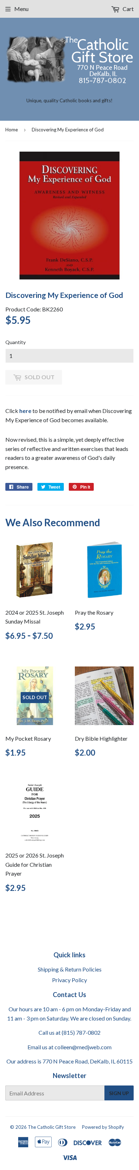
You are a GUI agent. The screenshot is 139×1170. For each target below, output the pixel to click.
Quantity (15, 342)
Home (11, 129)
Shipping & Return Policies (70, 969)
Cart (128, 8)
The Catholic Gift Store (52, 1127)
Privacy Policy (69, 979)
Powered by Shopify (103, 1127)
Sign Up (119, 1093)
